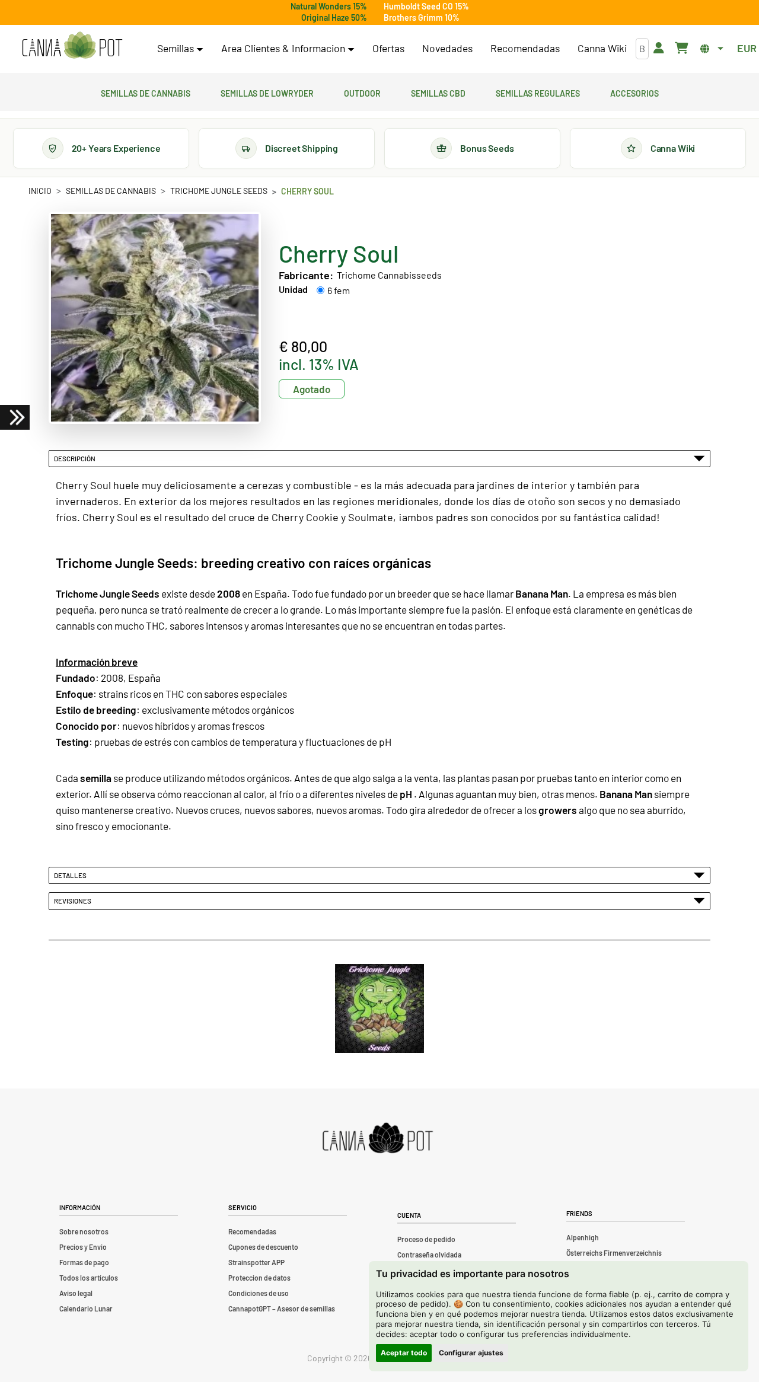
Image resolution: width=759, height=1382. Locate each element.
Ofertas (388, 48)
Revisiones (74, 900)
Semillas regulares (538, 92)
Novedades (447, 48)
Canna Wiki (602, 48)
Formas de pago (84, 1262)
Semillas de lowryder (267, 92)
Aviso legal (76, 1293)
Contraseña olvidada (429, 1254)
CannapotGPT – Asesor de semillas (281, 1308)
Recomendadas (525, 48)
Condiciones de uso (258, 1293)
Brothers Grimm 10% (422, 17)
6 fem (338, 290)
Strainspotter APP (256, 1262)
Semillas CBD (438, 92)
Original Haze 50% (334, 17)
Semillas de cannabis (145, 92)
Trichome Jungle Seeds (218, 191)
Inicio (40, 191)
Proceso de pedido (426, 1239)
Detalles (71, 875)
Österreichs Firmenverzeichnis (614, 1252)
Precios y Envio (83, 1246)
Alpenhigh (582, 1237)
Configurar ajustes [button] (471, 1352)
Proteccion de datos (259, 1277)
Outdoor (362, 92)
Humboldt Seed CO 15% (426, 6)
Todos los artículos (88, 1277)
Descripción (76, 458)
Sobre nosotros (84, 1231)
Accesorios (634, 92)
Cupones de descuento (263, 1246)
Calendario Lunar (86, 1308)
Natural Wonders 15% (329, 6)
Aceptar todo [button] (404, 1352)
